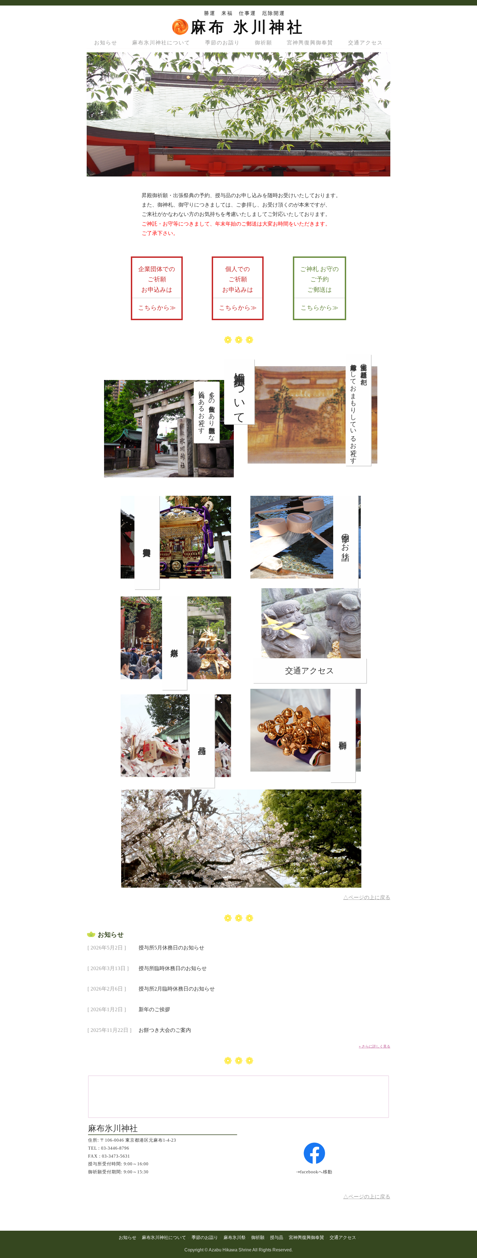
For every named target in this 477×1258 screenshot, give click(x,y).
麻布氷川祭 (235, 1237)
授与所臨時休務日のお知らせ (173, 968)
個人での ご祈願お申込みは (238, 288)
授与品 (276, 1237)
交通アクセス (365, 42)
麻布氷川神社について (161, 42)
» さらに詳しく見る (374, 1046)
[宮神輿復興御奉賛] (176, 587)
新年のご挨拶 (154, 1009)
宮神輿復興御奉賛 (310, 42)
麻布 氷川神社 (248, 27)
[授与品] (176, 785)
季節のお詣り (222, 42)
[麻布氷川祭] (176, 687)
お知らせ (105, 42)
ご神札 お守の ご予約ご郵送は (319, 288)
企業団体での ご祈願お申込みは (157, 288)
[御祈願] (305, 780)
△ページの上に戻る (366, 897)
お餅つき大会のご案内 (165, 1030)
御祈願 (263, 42)
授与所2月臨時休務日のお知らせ (177, 989)
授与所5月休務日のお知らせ (171, 948)
